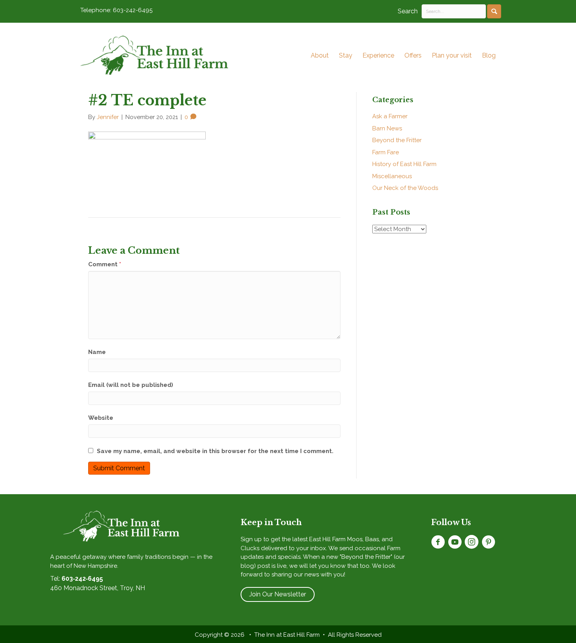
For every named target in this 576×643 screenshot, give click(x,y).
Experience (378, 55)
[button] (494, 11)
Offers (413, 55)
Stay (345, 55)
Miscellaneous (392, 176)
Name (97, 352)
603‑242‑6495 (82, 578)
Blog (489, 55)
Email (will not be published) (130, 384)
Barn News (387, 128)
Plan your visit (452, 55)
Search (408, 11)
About (320, 55)
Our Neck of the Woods (405, 187)
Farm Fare (385, 152)
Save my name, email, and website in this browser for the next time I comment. (215, 451)
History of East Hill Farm (404, 164)
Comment (104, 264)
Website (100, 417)
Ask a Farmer (390, 116)
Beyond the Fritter (397, 140)
